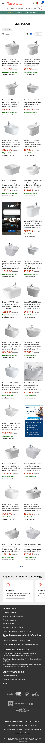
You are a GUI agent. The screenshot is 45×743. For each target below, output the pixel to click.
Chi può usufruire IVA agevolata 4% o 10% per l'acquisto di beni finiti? (22, 660)
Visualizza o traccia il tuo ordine (13, 616)
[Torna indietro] (4, 19)
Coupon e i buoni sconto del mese (14, 679)
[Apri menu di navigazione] (3, 3)
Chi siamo (37, 721)
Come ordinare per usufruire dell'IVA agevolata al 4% (20, 644)
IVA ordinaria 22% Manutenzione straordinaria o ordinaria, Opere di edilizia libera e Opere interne (22, 665)
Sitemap (5, 683)
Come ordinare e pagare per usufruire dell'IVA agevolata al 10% (22, 636)
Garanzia (19, 729)
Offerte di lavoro (13, 725)
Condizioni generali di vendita (28, 725)
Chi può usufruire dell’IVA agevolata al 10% (17, 631)
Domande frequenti (9, 612)
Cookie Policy (19, 733)
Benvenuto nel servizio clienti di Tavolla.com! (18, 721)
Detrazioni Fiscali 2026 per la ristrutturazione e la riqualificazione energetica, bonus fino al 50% (19, 654)
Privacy (27, 733)
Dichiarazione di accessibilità (32, 729)
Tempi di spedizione (9, 620)
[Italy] (37, 3)
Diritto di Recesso (9, 729)
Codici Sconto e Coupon (10, 676)
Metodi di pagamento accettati (13, 627)
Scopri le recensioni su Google (27, 12)
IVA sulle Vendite (8, 624)
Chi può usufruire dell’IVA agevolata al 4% (16, 640)
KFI (26, 741)
